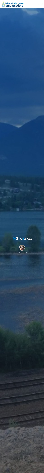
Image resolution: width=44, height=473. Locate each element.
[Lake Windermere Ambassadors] (13, 4)
